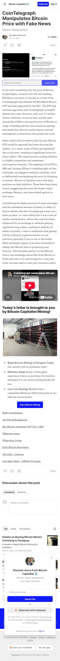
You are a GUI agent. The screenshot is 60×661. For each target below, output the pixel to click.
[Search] (55, 529)
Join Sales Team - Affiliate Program (21, 461)
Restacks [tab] (21, 492)
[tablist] (15, 492)
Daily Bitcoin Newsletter (15, 447)
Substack (15, 654)
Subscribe (43, 4)
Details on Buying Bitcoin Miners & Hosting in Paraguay (22, 539)
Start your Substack (22, 647)
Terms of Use (46, 617)
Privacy (33, 637)
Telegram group (11, 433)
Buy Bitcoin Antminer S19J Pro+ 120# (23, 427)
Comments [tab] (9, 492)
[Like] (5, 45)
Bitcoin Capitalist (17, 35)
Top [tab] (5, 528)
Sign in (54, 4)
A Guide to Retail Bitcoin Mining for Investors (20, 546)
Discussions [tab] (24, 528)
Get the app (44, 647)
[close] (51, 557)
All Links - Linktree (13, 454)
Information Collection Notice (39, 619)
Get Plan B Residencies (14, 420)
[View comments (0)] (12, 45)
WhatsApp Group (12, 440)
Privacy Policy (32, 622)
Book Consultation (12, 413)
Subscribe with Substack (32, 610)
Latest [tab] (13, 528)
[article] (30, 545)
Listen (54, 37)
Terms (42, 637)
